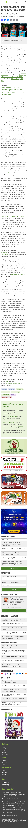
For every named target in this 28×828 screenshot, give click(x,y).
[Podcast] (5, 674)
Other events (14, 568)
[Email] (14, 20)
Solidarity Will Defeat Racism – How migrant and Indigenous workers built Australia (12, 563)
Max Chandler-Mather (7, 397)
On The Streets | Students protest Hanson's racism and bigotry (14, 633)
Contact (4, 774)
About (3, 770)
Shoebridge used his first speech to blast (13, 216)
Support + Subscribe (15, 1)
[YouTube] (2, 674)
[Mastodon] (2, 20)
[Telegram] (17, 674)
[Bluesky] (8, 20)
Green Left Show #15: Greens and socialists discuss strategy (14, 93)
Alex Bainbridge (6, 14)
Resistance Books (6, 784)
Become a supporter (8, 422)
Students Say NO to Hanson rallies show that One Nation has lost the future (13, 665)
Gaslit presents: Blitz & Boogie (10, 548)
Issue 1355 (14, 16)
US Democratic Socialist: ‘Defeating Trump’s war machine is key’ (14, 694)
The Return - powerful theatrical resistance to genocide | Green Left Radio (13, 619)
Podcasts (4, 762)
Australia (13, 394)
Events (4, 776)
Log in (25, 1)
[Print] (11, 20)
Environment (12, 389)
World (3, 751)
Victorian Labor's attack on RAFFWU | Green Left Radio (14, 628)
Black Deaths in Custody (18, 274)
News (3, 747)
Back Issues (5, 754)
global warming (15, 392)
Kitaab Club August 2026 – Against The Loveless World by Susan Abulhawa (12, 543)
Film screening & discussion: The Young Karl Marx (14, 558)
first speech (4, 254)
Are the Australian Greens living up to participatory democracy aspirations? (12, 90)
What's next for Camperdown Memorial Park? (12, 553)
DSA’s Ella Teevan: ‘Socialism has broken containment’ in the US (13, 699)
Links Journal (5, 782)
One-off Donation (12, 416)
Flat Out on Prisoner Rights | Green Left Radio (12, 624)
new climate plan (7, 173)
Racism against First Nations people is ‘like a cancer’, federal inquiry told (14, 690)
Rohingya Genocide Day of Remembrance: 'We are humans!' (13, 646)
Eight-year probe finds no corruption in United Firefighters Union (12, 681)
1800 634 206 (16, 430)
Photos (4, 760)
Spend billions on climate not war (11, 87)
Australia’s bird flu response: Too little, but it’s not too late (13, 686)
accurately (4, 252)
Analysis (21, 16)
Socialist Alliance (6, 786)
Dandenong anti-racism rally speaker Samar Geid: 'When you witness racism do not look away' (14, 651)
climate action (20, 389)
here (7, 381)
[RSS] (26, 674)
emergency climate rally (13, 383)
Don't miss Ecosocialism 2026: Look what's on (13, 657)
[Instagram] (13, 674)
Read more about (9, 816)
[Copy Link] (17, 20)
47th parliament (5, 394)
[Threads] (23, 674)
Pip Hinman (17, 14)
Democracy (4, 389)
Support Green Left (9, 594)
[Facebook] (5, 20)
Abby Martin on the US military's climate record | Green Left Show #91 (13, 637)
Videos (3, 764)
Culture (4, 752)
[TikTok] (10, 674)
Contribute (4, 772)
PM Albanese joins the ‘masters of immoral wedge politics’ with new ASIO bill (13, 703)
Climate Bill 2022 (6, 392)
